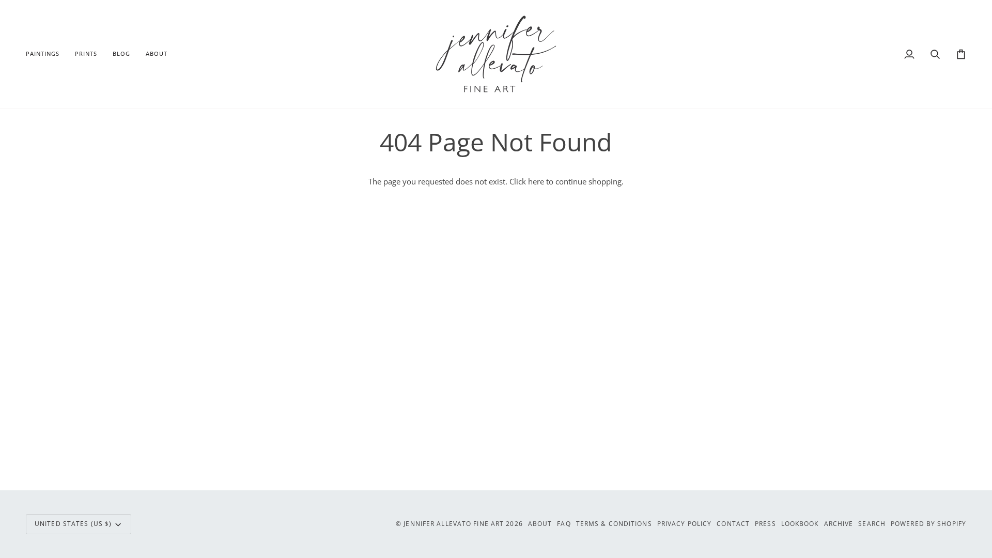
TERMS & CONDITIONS (614, 523)
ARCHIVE (839, 523)
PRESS (765, 523)
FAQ (563, 523)
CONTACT (733, 523)
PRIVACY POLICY (684, 523)
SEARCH (872, 523)
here (536, 182)
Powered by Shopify (928, 523)
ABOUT (540, 523)
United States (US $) (73, 523)
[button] (46, 54)
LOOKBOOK (800, 523)
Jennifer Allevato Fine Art (454, 523)
